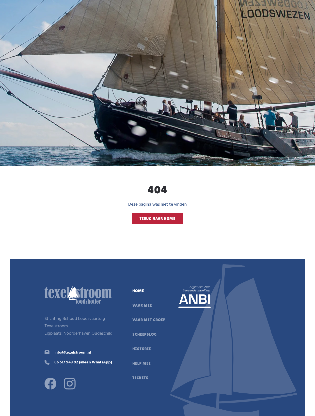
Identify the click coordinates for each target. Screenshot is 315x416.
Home (138, 290)
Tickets (140, 377)
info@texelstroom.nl (72, 352)
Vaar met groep (148, 319)
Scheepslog (144, 334)
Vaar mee (142, 305)
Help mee (141, 363)
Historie (141, 348)
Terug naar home (157, 218)
